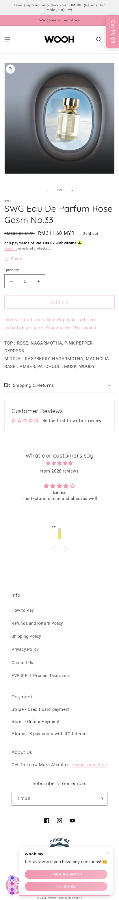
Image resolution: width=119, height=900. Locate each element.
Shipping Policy (26, 636)
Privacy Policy (25, 649)
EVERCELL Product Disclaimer (41, 675)
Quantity (11, 270)
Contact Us (22, 662)
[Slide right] (72, 190)
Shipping (11, 248)
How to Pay (23, 610)
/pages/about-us (89, 764)
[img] (59, 463)
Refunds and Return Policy (37, 623)
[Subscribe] (100, 799)
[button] (7, 39)
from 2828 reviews (59, 471)
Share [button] (16, 258)
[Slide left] (46, 190)
